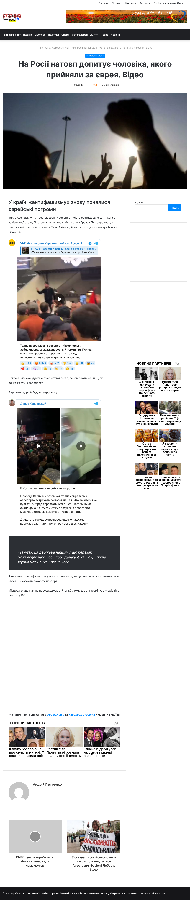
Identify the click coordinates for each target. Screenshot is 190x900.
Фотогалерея (80, 34)
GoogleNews (55, 714)
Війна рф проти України (18, 34)
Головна (103, 3)
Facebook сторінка (82, 714)
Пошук (139, 202)
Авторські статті (61, 47)
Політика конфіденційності (169, 3)
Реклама (145, 3)
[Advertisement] (64, 628)
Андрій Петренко (47, 784)
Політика (53, 34)
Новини (115, 34)
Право (104, 34)
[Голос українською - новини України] (12, 18)
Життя (94, 34)
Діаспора (40, 34)
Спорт (65, 34)
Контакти (130, 3)
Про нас (116, 3)
